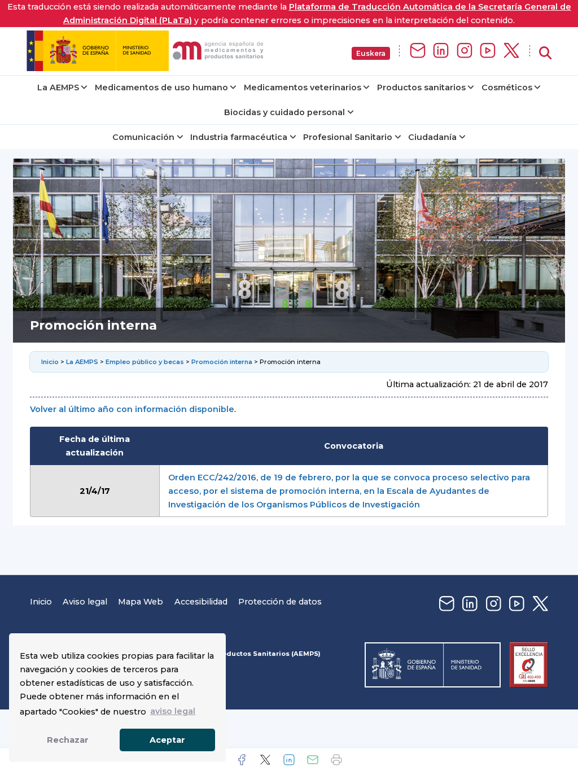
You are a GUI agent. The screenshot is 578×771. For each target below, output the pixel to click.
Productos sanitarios (421, 87)
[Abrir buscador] (545, 53)
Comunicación (143, 137)
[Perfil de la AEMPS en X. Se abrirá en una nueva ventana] (511, 51)
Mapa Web (140, 602)
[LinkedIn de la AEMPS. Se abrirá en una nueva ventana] (441, 51)
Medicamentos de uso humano (161, 87)
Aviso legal (85, 602)
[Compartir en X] (265, 759)
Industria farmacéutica (238, 137)
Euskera (371, 53)
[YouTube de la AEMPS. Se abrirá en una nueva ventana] (488, 51)
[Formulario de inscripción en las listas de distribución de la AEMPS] (418, 51)
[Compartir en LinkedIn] (289, 759)
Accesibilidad (200, 602)
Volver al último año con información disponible (132, 409)
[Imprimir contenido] (336, 759)
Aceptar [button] (167, 740)
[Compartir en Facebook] (241, 759)
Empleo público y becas (145, 362)
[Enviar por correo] (312, 759)
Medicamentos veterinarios (302, 87)
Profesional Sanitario (347, 137)
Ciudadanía (432, 137)
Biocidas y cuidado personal (284, 112)
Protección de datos (280, 602)
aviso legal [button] (172, 711)
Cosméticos (506, 87)
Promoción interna (221, 362)
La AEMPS (58, 87)
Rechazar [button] (68, 740)
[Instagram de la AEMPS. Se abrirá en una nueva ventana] (465, 51)
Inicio (50, 362)
